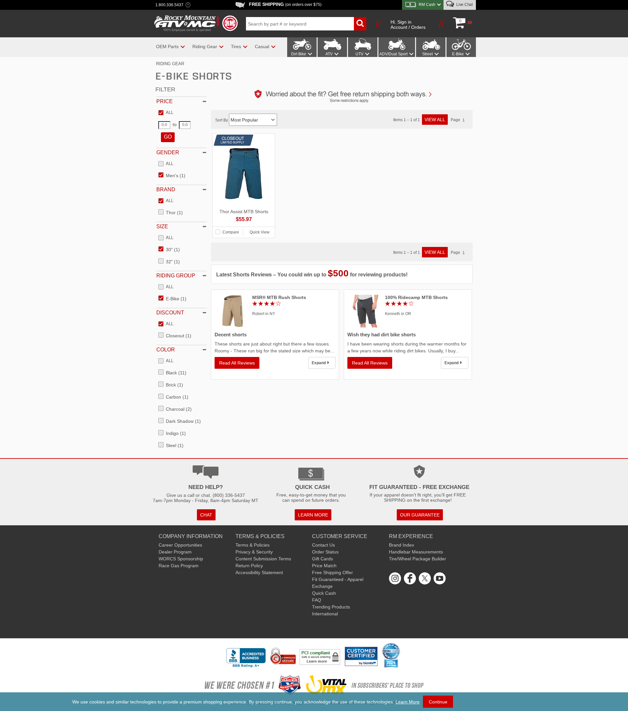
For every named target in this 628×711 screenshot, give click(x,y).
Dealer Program (175, 551)
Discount (170, 312)
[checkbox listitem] (165, 113)
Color (165, 349)
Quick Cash (324, 593)
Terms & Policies (253, 545)
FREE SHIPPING (285, 4)
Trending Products (331, 606)
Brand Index (401, 545)
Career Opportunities (180, 545)
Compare (230, 232)
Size (162, 226)
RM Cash (427, 4)
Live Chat (464, 4)
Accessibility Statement (259, 572)
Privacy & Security (254, 551)
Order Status (325, 551)
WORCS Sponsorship (181, 558)
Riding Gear (170, 63)
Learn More (407, 701)
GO (168, 137)
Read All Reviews (237, 362)
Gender (167, 152)
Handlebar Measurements (416, 551)
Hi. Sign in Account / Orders (408, 24)
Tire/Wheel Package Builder (417, 558)
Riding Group (175, 275)
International (325, 613)
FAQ (316, 600)
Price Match (324, 565)
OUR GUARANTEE (420, 514)
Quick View (260, 232)
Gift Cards (322, 558)
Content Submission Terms (263, 558)
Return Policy (249, 565)
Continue (438, 701)
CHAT (206, 514)
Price (164, 101)
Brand (165, 189)
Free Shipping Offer (332, 572)
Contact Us (323, 545)
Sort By (222, 120)
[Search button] (360, 23)
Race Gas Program (179, 565)
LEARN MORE (313, 514)
